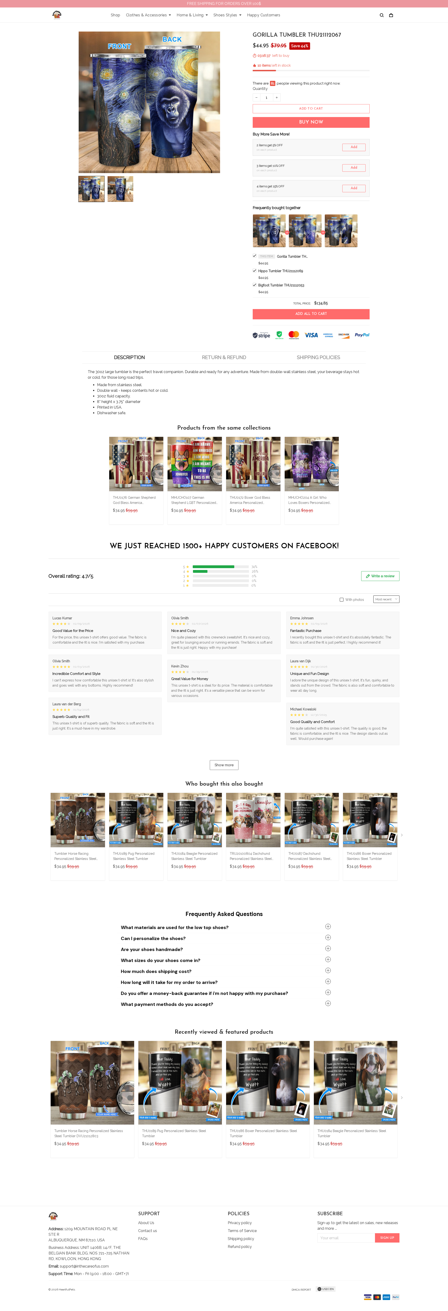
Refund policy (240, 1246)
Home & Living (190, 15)
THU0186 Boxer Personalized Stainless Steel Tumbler (369, 856)
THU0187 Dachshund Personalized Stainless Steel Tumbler (309, 857)
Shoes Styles (225, 15)
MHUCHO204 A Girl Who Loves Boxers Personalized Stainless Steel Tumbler (308, 501)
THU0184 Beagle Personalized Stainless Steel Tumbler (194, 856)
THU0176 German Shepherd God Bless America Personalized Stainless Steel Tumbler (134, 501)
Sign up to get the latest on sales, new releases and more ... (357, 1226)
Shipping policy (241, 1238)
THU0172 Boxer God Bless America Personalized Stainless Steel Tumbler (250, 501)
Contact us (147, 1231)
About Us (146, 1223)
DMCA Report (301, 1289)
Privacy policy (240, 1223)
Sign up (387, 1238)
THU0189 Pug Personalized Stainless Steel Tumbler (133, 856)
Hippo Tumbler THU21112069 (280, 271)
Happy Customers (263, 15)
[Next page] (402, 836)
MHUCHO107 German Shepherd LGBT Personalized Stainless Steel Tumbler (193, 501)
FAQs (143, 1238)
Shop (115, 15)
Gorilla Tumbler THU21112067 (293, 256)
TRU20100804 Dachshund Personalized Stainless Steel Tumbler (251, 857)
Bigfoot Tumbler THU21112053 (281, 285)
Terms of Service (242, 1231)
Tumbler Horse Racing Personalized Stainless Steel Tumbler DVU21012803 (75, 857)
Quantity (260, 88)
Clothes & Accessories (146, 15)
